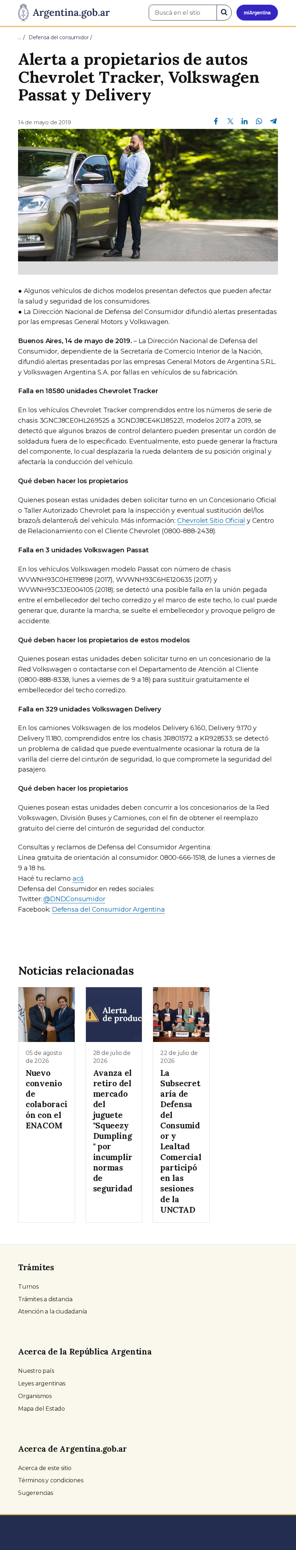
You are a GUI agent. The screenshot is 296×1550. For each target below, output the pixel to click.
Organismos (35, 1396)
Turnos (28, 1286)
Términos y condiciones (50, 1480)
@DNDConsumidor (74, 899)
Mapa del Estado (41, 1408)
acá (78, 878)
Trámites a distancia (45, 1299)
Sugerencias (35, 1493)
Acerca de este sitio (44, 1468)
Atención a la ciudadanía (52, 1311)
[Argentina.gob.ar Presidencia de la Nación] (64, 13)
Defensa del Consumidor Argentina (108, 909)
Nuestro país (36, 1370)
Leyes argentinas (41, 1383)
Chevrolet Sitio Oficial (211, 521)
